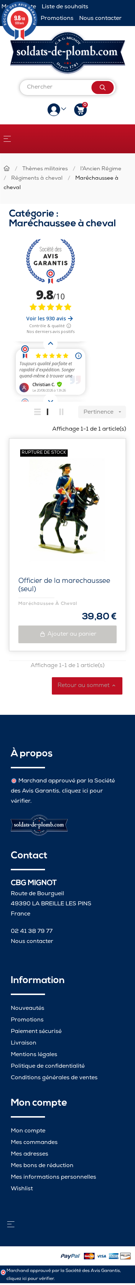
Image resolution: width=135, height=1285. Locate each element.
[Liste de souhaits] (109, 455)
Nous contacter (100, 18)
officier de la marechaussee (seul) (64, 585)
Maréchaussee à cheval (47, 603)
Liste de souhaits (65, 7)
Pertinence (103, 412)
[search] (102, 87)
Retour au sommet (87, 685)
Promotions (57, 18)
